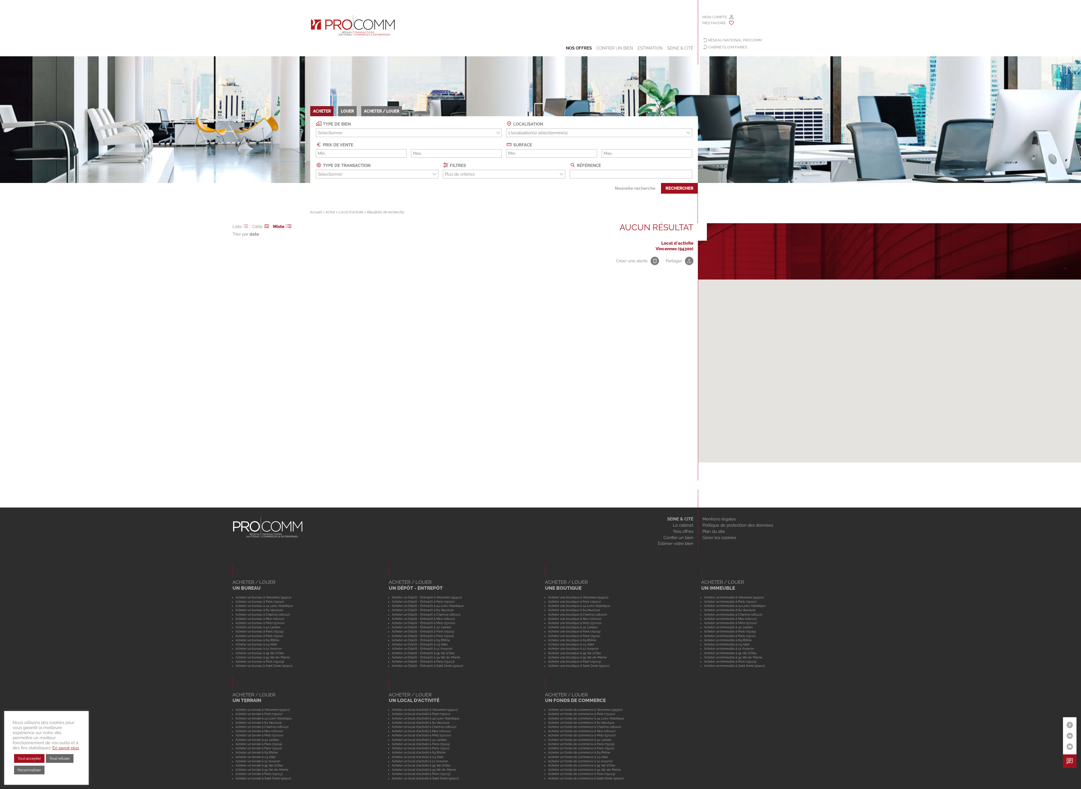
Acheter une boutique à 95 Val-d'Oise (574, 653)
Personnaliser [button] (29, 770)
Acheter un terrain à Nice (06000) (259, 731)
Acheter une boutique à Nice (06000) (574, 618)
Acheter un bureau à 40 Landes (258, 627)
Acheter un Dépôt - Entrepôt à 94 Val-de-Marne (426, 657)
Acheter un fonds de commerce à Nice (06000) (581, 731)
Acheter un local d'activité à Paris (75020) (421, 714)
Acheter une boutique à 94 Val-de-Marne (577, 657)
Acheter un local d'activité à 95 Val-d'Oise (421, 765)
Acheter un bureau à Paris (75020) (260, 601)
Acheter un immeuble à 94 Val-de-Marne (733, 657)
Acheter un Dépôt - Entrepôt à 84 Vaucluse (423, 610)
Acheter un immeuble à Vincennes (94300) (734, 597)
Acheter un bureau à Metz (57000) (260, 623)
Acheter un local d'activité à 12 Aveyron (420, 761)
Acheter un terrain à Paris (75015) (259, 744)
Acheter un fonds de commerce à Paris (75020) (581, 714)
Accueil (316, 212)
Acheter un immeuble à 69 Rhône (728, 640)
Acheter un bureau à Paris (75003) (260, 661)
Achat (330, 212)
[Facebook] (1070, 725)
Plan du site (713, 531)
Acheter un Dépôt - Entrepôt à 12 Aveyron (422, 648)
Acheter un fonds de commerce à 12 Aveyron (580, 761)
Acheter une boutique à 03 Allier (571, 644)
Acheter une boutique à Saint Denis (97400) (578, 665)
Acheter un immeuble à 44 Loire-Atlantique (734, 605)
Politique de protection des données (737, 525)
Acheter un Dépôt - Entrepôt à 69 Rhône (421, 640)
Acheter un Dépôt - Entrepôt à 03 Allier (420, 644)
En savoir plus (65, 747)
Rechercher (679, 188)
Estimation (650, 48)
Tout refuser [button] (59, 758)
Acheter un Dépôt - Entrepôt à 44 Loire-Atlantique (428, 605)
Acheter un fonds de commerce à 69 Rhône (579, 752)
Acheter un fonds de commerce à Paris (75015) (581, 744)
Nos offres (579, 48)
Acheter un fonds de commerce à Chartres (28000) (584, 726)
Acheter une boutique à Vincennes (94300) (578, 597)
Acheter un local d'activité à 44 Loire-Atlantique (425, 718)
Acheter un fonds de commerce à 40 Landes (579, 739)
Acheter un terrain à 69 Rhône (257, 752)
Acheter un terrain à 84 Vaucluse (259, 722)
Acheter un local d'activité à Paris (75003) (421, 773)
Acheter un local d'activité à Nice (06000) (421, 731)
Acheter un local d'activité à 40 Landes (419, 739)
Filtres (457, 165)
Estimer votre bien (675, 543)
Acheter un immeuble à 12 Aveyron (729, 648)
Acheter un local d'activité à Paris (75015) (421, 744)
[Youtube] (1070, 746)
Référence (588, 165)
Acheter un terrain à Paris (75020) (259, 714)
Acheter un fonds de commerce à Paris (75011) (581, 748)
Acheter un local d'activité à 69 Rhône (419, 752)
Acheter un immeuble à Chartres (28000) (733, 614)
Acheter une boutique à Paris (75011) (574, 636)
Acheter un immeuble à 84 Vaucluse (730, 610)
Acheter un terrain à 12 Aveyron (258, 761)
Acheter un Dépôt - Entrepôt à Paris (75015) (423, 631)
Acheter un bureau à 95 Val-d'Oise (260, 653)
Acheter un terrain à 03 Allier (256, 757)
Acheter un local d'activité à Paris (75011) (421, 748)
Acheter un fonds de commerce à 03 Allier (578, 757)
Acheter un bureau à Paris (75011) (259, 636)
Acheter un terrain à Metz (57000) (259, 735)
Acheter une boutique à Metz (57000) (575, 623)
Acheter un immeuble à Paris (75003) (730, 661)
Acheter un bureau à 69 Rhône (257, 640)
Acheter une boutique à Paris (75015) (574, 631)
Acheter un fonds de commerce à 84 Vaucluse (581, 722)
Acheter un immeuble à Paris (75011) (730, 636)
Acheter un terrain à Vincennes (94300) (263, 709)
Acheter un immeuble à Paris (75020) (730, 601)
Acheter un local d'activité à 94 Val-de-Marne (424, 769)
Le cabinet (683, 525)
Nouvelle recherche (635, 188)
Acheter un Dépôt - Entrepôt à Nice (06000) (423, 618)
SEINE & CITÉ (680, 519)
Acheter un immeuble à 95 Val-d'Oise (730, 653)
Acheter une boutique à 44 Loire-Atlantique (579, 605)
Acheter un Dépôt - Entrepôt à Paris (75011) (423, 636)
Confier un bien (614, 48)
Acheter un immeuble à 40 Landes (728, 627)
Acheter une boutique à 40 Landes (572, 627)
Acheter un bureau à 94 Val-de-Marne (263, 657)
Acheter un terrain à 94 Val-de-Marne (262, 769)
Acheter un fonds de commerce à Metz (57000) (582, 735)
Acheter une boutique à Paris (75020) (574, 601)
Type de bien (336, 124)
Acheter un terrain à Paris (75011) (259, 748)
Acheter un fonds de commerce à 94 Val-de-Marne (584, 769)
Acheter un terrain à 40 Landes (257, 739)
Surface (522, 144)
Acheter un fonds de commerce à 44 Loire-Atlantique (586, 718)
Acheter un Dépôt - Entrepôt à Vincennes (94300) (427, 597)
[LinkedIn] (1070, 736)
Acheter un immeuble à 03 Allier (727, 644)
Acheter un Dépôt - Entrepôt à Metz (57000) (423, 623)
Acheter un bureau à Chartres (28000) (263, 614)
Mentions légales (719, 519)
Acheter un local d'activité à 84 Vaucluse (421, 722)
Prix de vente (337, 144)
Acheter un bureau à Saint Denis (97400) (264, 665)
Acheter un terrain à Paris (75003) (259, 773)
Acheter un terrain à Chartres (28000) (262, 726)
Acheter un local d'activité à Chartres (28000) (424, 726)
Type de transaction (346, 165)
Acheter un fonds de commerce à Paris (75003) (581, 773)
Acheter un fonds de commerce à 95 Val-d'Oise (581, 765)
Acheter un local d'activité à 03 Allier (418, 757)
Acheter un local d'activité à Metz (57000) (421, 735)
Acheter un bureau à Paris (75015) (259, 631)
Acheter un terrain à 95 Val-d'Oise (259, 765)
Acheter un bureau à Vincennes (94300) (263, 597)
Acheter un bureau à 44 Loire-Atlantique (264, 605)
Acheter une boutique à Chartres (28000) (577, 614)
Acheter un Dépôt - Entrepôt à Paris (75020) (423, 601)
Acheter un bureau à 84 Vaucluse (259, 610)
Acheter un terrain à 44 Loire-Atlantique (264, 718)
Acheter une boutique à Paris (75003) (574, 661)
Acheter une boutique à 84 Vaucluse (574, 610)
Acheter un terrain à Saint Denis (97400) (263, 778)
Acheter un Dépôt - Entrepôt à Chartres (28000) (426, 614)
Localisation (527, 124)
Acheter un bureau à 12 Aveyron (259, 648)
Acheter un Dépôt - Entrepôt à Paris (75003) (423, 661)
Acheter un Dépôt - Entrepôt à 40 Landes (421, 627)
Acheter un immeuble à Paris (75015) (730, 631)
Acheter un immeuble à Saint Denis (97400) (734, 665)
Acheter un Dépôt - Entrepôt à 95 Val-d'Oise (423, 653)
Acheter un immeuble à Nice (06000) (730, 618)
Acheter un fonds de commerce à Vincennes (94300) (585, 709)
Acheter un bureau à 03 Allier (256, 644)
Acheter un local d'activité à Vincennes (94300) (425, 709)
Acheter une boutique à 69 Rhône (572, 640)
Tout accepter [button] (29, 758)
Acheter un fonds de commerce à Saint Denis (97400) (586, 778)
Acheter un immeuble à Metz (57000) (730, 623)
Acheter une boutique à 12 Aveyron (573, 648)
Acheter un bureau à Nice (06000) (260, 618)
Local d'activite (351, 212)
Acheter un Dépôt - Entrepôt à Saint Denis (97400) (427, 665)
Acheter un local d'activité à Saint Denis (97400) (425, 778)
